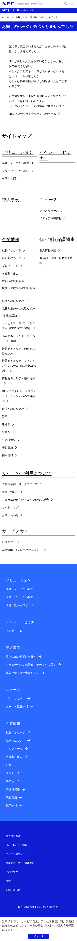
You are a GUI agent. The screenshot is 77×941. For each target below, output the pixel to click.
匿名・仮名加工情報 (16, 844)
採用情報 (7, 455)
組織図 (6, 424)
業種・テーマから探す (16, 163)
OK (36, 936)
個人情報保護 (65, 925)
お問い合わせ (10, 515)
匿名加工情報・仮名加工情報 (56, 260)
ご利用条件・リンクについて (20, 484)
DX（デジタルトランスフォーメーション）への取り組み (19, 396)
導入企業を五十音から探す (22, 672)
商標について (10, 491)
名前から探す (10, 178)
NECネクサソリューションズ (17, 10)
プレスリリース (49, 210)
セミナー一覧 (14, 630)
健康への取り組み (13, 300)
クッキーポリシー (15, 853)
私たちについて (11, 258)
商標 (8, 880)
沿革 (5, 416)
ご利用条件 (12, 871)
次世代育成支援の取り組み (18, 288)
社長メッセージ (11, 250)
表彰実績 (7, 447)
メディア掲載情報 (50, 218)
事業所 (6, 432)
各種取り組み (10, 273)
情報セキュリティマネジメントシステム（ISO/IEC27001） (19, 365)
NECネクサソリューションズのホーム (32, 113)
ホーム (5, 17)
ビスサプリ (9, 542)
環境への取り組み (13, 408)
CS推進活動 (9, 315)
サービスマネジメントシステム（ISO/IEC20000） (18, 325)
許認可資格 (9, 439)
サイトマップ (10, 507)
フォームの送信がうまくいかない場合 (25, 499)
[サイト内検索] (65, 4)
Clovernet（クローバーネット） (22, 549)
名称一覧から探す (17, 605)
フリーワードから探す (16, 170)
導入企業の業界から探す (21, 656)
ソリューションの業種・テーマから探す (31, 664)
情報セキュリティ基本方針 (18, 378)
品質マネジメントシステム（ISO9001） (18, 338)
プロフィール (10, 265)
